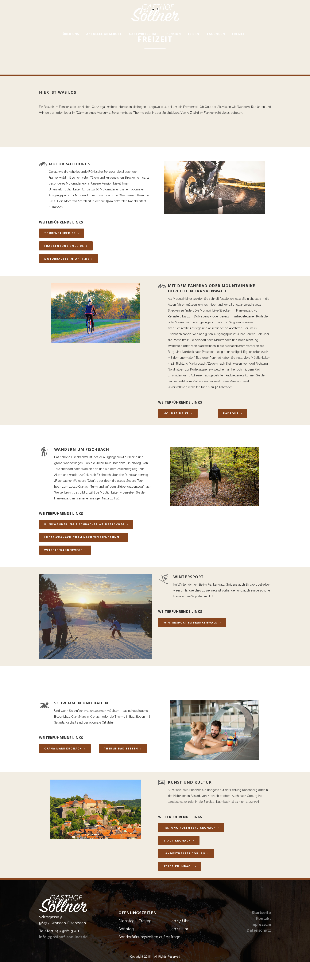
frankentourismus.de (64, 246)
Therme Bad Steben (121, 748)
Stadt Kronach (177, 840)
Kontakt (263, 918)
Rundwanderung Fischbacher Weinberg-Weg (84, 524)
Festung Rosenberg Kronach (189, 828)
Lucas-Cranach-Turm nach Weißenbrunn (81, 537)
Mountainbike (176, 413)
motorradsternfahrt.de (66, 259)
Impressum (261, 924)
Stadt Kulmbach (178, 866)
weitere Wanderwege (63, 550)
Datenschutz (259, 930)
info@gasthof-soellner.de (63, 937)
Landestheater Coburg (184, 853)
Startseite (261, 912)
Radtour (231, 413)
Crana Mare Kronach (63, 748)
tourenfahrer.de (60, 233)
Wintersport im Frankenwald (190, 622)
